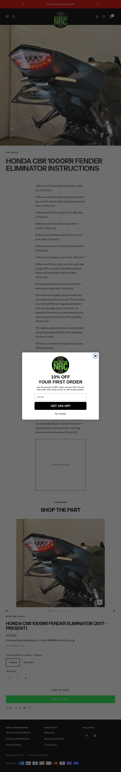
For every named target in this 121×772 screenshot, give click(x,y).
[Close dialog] (95, 356)
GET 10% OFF (60, 406)
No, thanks (60, 414)
